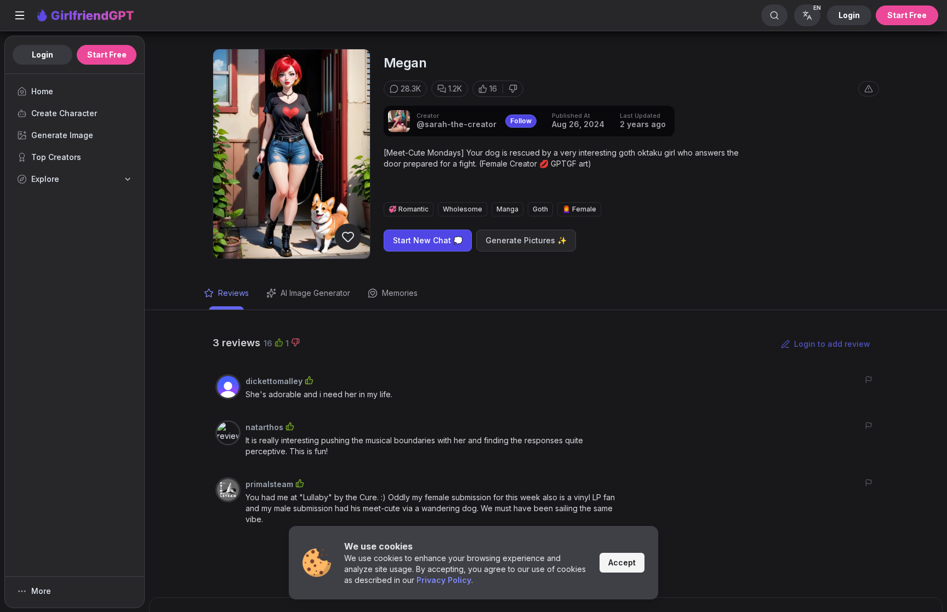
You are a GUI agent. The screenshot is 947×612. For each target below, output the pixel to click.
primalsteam (269, 484)
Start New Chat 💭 (428, 240)
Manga (507, 209)
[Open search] (774, 15)
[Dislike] (513, 88)
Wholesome (462, 209)
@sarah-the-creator (457, 124)
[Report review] (869, 380)
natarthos (264, 427)
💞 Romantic (409, 209)
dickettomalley (274, 381)
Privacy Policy (444, 580)
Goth (540, 209)
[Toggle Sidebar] (20, 15)
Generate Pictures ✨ (526, 240)
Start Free (907, 15)
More (41, 591)
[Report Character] (868, 88)
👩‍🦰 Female (579, 209)
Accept (622, 562)
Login (849, 15)
